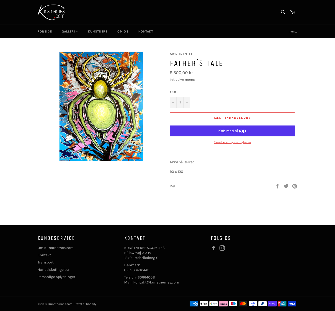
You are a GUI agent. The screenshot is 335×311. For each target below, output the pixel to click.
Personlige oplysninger (56, 277)
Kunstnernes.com (60, 304)
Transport (46, 262)
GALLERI (69, 31)
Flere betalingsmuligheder (232, 142)
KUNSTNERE (97, 31)
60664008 (146, 277)
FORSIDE (45, 31)
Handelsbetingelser (54, 269)
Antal (174, 92)
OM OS (122, 31)
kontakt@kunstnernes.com (156, 282)
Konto (293, 31)
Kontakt (44, 255)
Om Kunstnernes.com (56, 248)
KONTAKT (145, 31)
